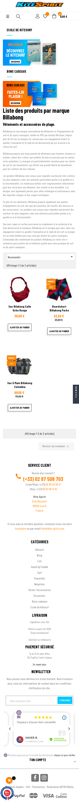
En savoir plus (39, 664)
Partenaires (38, 787)
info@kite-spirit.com (52, 528)
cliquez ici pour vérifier (64, 755)
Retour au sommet (56, 446)
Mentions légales (15, 787)
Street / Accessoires (39, 590)
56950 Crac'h (40, 506)
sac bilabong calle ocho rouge (19, 308)
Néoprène (39, 584)
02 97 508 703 (49, 479)
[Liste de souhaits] (45, 16)
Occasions (39, 595)
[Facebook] (35, 778)
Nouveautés (41, 256)
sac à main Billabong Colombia (19, 385)
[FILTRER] (76, 401)
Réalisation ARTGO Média (60, 787)
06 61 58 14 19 (50, 489)
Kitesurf (39, 549)
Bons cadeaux (39, 601)
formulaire (21, 528)
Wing (39, 555)
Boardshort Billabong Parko (59, 308)
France (39, 510)
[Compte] (6, 9)
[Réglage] (37, 16)
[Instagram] (44, 778)
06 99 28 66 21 (53, 484)
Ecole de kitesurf (39, 607)
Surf (39, 572)
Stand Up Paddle (39, 567)
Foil (39, 561)
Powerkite (39, 578)
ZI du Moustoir (39, 501)
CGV (28, 787)
